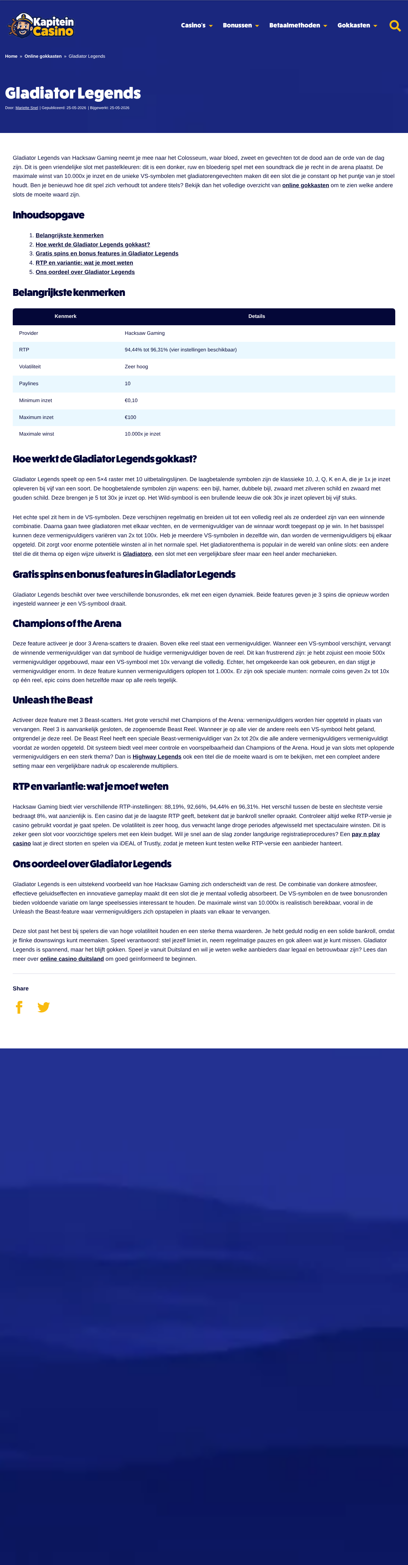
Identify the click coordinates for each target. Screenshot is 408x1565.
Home (11, 56)
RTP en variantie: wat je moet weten (84, 263)
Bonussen (237, 25)
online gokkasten (305, 185)
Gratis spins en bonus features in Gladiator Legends (107, 253)
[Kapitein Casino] (40, 25)
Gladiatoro (137, 554)
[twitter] (48, 1012)
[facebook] (25, 1012)
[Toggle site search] (395, 26)
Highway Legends (157, 756)
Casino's (193, 25)
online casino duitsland (72, 959)
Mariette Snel (27, 108)
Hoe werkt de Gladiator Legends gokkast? (93, 244)
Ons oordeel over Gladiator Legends (85, 272)
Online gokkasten (43, 56)
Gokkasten (354, 25)
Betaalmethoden (294, 25)
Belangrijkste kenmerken (70, 235)
